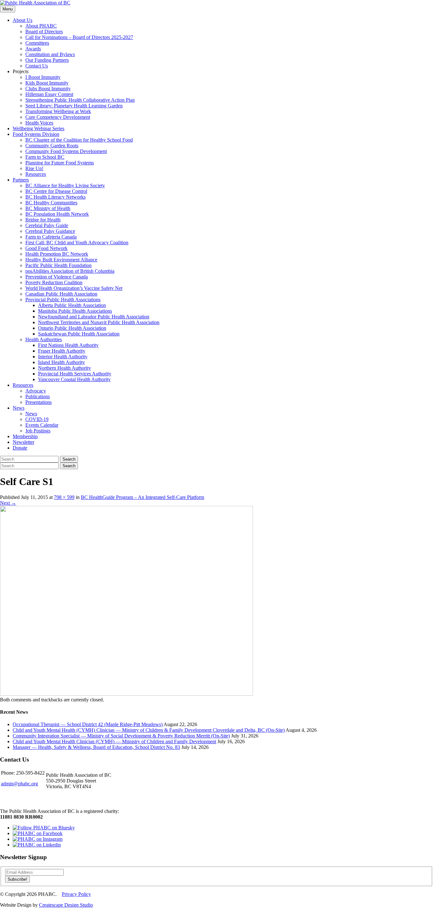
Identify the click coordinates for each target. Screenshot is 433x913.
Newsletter (23, 442)
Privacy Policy (76, 894)
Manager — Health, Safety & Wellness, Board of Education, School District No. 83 (96, 747)
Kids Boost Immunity (46, 83)
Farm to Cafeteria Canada (51, 236)
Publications (37, 396)
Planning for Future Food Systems (59, 162)
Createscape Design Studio (66, 905)
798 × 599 (64, 497)
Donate (20, 447)
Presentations (38, 402)
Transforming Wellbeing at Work (58, 111)
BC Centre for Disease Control (56, 191)
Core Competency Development (57, 117)
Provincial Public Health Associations (62, 299)
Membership (25, 436)
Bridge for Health (43, 219)
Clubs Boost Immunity (48, 88)
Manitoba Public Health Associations (75, 311)
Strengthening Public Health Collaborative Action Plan (80, 100)
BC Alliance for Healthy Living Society (65, 185)
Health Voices (39, 122)
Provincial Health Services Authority (74, 373)
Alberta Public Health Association (72, 305)
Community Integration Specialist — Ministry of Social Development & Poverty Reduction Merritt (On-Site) (121, 735)
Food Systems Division (36, 134)
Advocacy (35, 390)
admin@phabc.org (19, 783)
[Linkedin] (37, 844)
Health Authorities (43, 339)
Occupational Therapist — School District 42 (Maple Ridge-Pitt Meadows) (88, 724)
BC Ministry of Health (47, 208)
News (18, 408)
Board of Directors (44, 31)
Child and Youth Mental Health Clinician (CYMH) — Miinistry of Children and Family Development (114, 741)
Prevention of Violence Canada (56, 276)
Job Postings (37, 430)
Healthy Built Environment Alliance (61, 259)
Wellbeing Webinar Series (38, 128)
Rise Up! (34, 168)
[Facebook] (37, 833)
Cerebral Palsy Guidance (50, 231)
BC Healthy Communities (51, 202)
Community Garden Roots (51, 145)
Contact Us (36, 65)
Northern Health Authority (64, 368)
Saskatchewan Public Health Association (79, 333)
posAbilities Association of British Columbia (69, 271)
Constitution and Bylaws (50, 54)
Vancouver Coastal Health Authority (74, 379)
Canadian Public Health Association (61, 294)
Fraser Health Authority (61, 351)
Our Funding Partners (47, 60)
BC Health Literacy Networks (55, 197)
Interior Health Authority (62, 356)
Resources (35, 174)
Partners (21, 179)
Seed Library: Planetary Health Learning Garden (74, 105)
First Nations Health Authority (68, 345)
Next (8, 503)
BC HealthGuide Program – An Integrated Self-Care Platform (142, 497)
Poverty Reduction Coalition (53, 282)
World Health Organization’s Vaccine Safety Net (73, 288)
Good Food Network (46, 248)
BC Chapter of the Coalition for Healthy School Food (79, 140)
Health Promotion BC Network (56, 254)
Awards (33, 48)
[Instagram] (37, 839)
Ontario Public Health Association (72, 328)
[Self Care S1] (126, 694)
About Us (22, 20)
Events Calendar (41, 425)
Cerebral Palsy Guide (46, 225)
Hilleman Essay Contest (49, 94)
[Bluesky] (44, 827)
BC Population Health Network (57, 214)
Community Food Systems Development (66, 151)
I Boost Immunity (43, 77)
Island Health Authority (61, 362)
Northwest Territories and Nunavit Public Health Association (98, 322)
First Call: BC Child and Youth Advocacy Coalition (76, 242)
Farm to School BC (44, 157)
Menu (8, 9)
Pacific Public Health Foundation (58, 265)
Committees (37, 43)
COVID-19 (36, 419)
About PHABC (41, 26)
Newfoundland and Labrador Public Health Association (93, 316)
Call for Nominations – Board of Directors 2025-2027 (79, 37)
